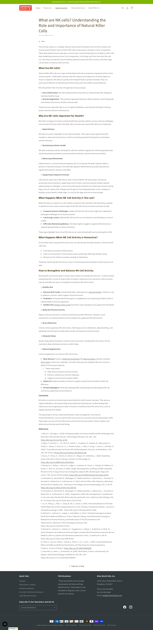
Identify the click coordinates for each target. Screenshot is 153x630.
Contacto (22, 581)
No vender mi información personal (31, 592)
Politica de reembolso (26, 588)
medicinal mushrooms (71, 359)
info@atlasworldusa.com (112, 595)
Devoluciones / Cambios (27, 585)
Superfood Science (46, 625)
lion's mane (45, 362)
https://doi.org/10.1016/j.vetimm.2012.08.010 (58, 487)
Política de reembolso (71, 625)
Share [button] (43, 41)
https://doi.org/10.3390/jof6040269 (77, 548)
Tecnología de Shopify (57, 625)
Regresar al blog (77, 566)
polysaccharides (95, 292)
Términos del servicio (99, 625)
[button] (48, 8)
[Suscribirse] (54, 607)
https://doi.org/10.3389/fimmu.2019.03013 (57, 462)
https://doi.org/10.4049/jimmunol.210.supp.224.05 (88, 475)
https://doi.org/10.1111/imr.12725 (54, 440)
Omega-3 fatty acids (62, 305)
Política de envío (111, 625)
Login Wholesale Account (27, 596)
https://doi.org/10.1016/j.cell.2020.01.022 (70, 453)
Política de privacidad (85, 625)
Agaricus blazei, (89, 359)
